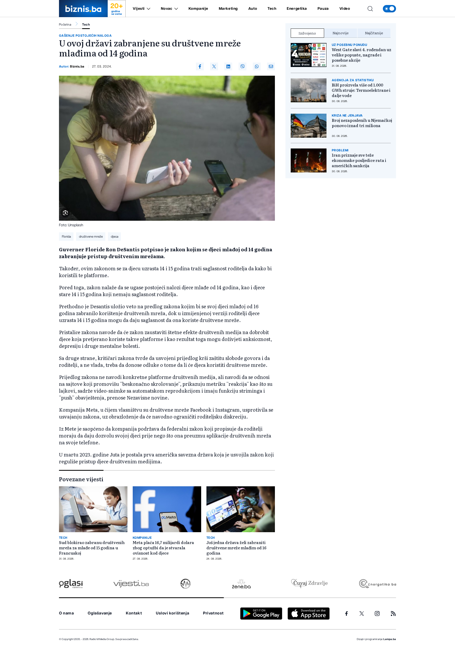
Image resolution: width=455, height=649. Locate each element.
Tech (272, 9)
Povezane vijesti (81, 479)
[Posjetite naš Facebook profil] (346, 613)
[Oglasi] (71, 583)
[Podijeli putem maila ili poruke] (271, 66)
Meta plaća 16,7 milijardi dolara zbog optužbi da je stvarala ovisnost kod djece (163, 548)
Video (344, 9)
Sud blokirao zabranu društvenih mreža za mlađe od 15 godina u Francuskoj (92, 548)
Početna (65, 24)
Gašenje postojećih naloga (85, 35)
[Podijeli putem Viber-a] (242, 66)
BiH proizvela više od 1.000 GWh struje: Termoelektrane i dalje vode (361, 90)
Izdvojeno (307, 33)
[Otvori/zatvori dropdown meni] (147, 9)
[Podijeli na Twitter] (214, 66)
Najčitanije (374, 32)
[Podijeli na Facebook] (200, 66)
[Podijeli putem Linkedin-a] (228, 66)
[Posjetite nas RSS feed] (393, 613)
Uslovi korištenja (172, 613)
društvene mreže (91, 236)
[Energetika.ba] (377, 583)
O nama (66, 613)
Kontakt (134, 613)
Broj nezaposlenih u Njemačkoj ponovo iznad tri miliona (362, 123)
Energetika (297, 9)
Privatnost (213, 613)
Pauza (323, 9)
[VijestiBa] (131, 583)
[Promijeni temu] (389, 8)
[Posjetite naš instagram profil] (377, 613)
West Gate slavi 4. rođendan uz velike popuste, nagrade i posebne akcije (361, 55)
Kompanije (198, 9)
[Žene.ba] (241, 583)
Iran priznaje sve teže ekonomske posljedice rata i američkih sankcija (359, 160)
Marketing (228, 9)
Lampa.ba (389, 639)
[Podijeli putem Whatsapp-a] (257, 66)
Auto (252, 9)
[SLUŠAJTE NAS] (185, 584)
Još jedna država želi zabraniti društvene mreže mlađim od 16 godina (236, 548)
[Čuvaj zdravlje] (309, 583)
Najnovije (341, 32)
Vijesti (139, 9)
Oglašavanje (100, 613)
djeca (114, 236)
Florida (66, 236)
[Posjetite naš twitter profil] (361, 613)
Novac (166, 9)
